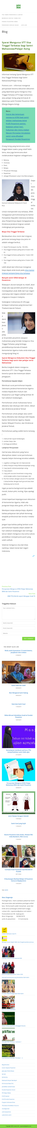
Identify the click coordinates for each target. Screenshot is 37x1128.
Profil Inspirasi (5, 1096)
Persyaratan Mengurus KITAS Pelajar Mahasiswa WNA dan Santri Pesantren (18, 784)
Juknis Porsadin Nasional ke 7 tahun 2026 (12, 974)
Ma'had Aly (5, 1077)
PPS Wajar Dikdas (6, 1093)
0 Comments (23, 919)
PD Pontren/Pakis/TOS (7, 1083)
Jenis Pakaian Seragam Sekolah (18, 816)
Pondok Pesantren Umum (8, 1090)
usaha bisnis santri (6, 1115)
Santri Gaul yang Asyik (18, 823)
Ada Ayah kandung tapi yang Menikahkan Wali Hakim (15, 977)
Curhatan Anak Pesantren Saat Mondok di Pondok (18, 870)
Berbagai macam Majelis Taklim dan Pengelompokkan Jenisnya (18, 942)
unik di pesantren (8, 919)
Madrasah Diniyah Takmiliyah (9, 1080)
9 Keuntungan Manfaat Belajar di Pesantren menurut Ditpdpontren (18, 880)
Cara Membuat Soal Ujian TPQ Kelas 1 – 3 (12, 1058)
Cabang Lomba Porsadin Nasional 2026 (12, 958)
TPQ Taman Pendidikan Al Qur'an (10, 1105)
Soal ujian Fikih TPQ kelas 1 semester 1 (11, 1042)
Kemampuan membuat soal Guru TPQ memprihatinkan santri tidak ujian (18, 751)
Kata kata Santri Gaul (18, 704)
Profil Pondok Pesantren (8, 1099)
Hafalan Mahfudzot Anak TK (9, 934)
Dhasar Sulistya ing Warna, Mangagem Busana (13, 1026)
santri (6, 890)
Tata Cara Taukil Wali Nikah (8, 1009)
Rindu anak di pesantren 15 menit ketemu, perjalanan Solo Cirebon (18, 651)
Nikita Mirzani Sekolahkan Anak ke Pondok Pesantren (18, 716)
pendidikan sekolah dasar (8, 1086)
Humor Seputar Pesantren (8, 1068)
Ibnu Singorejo (7, 897)
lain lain (4, 1074)
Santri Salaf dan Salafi (18, 685)
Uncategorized (5, 1108)
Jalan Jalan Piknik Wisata (8, 1071)
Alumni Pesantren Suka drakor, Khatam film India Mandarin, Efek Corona (18, 836)
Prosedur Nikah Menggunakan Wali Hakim (13, 993)
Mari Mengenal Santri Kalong (18, 693)
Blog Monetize (5, 1064)
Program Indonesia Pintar (8, 1102)
